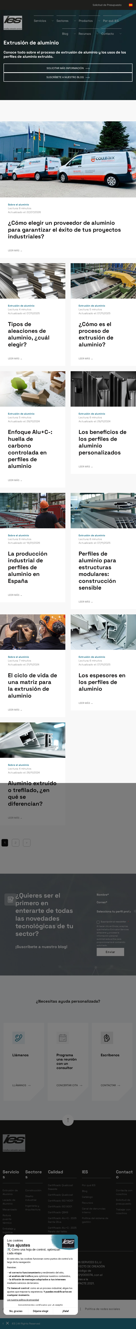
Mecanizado (10, 1209)
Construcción (33, 1190)
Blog (84, 1191)
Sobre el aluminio (18, 204)
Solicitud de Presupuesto (107, 4)
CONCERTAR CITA (67, 1085)
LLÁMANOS (19, 1085)
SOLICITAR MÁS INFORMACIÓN (65, 68)
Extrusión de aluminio (21, 305)
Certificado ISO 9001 (60, 1206)
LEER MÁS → (15, 250)
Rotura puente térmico (7, 1219)
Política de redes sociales (102, 1309)
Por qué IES (111, 20)
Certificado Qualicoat (60, 1194)
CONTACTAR (109, 1085)
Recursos (87, 1202)
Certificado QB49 (58, 1212)
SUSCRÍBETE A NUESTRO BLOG (65, 77)
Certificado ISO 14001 (60, 1200)
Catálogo (87, 1196)
